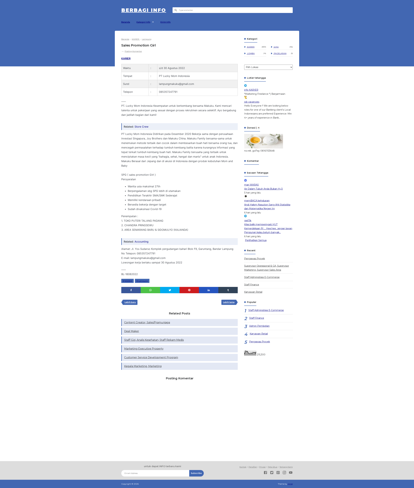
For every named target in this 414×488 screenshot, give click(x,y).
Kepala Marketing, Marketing (143, 366)
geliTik (247, 220)
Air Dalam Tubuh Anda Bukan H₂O (263, 188)
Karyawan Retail (253, 291)
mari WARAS (251, 184)
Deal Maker (131, 331)
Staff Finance (251, 284)
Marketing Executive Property (143, 348)
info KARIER (251, 89)
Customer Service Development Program (151, 357)
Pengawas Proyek (254, 258)
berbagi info (143, 10)
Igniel (290, 484)
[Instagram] (284, 473)
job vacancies (251, 101)
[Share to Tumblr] (228, 290)
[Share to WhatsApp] (150, 290)
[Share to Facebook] (131, 290)
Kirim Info (165, 22)
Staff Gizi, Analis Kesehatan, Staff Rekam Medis (154, 339)
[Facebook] (265, 473)
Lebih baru (130, 302)
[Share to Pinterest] (189, 290)
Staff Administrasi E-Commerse (262, 277)
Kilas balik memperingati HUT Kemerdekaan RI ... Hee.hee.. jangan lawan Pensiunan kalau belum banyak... (268, 228)
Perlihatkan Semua (256, 240)
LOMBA (251, 53)
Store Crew (141, 126)
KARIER (126, 58)
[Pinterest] (278, 473)
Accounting (141, 241)
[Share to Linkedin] (208, 290)
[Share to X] (170, 290)
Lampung (143, 281)
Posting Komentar (133, 51)
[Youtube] (291, 473)
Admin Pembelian (259, 325)
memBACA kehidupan (257, 200)
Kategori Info (143, 22)
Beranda (125, 22)
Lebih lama (228, 302)
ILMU (276, 47)
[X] (272, 473)
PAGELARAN (279, 53)
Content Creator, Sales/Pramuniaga (147, 322)
